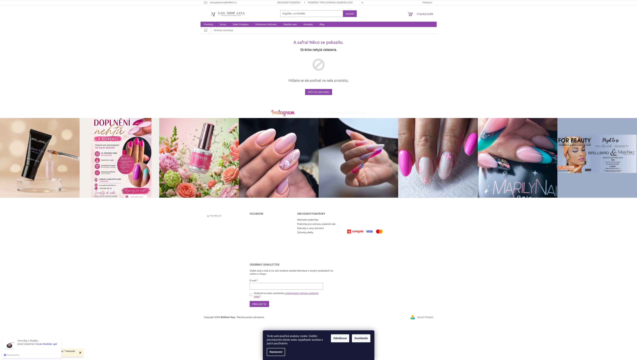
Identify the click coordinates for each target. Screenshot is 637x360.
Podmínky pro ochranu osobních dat (330, 2)
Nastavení (276, 351)
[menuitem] (208, 24)
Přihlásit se (259, 304)
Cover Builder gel (46, 344)
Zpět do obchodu (318, 92)
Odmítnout (340, 338)
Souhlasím (361, 338)
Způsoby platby (305, 232)
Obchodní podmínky (289, 2)
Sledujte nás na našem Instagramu (332, 112)
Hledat (350, 13)
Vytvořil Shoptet (425, 317)
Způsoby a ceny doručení (310, 228)
